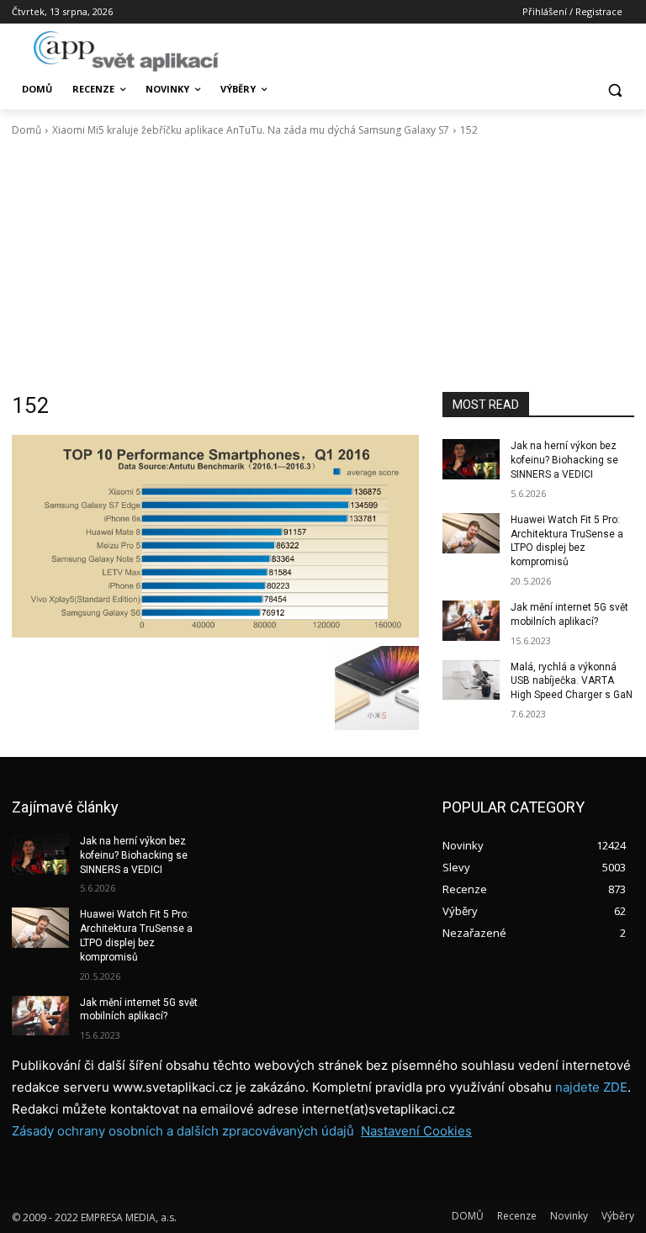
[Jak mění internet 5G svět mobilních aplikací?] (471, 621)
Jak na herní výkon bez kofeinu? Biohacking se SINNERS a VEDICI (564, 460)
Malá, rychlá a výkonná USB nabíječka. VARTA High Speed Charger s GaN (572, 681)
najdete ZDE (591, 1087)
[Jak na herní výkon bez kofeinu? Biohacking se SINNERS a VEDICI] (471, 459)
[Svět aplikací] (126, 51)
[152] (215, 536)
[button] (614, 89)
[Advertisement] (323, 265)
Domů (26, 130)
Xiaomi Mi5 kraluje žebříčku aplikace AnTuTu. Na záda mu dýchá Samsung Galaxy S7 (250, 130)
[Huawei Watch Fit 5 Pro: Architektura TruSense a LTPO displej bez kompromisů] (471, 533)
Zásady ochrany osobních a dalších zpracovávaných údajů (183, 1131)
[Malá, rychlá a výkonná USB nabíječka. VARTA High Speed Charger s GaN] (471, 680)
